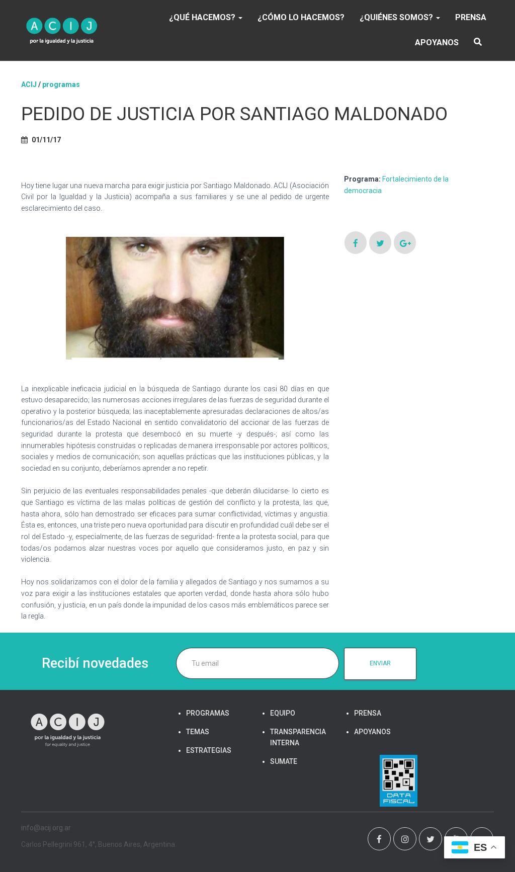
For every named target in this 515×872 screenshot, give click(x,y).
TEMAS (197, 732)
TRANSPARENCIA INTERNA (298, 737)
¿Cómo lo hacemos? (301, 17)
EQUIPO (282, 713)
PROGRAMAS (61, 84)
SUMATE (283, 761)
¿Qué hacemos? (203, 17)
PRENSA (470, 17)
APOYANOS (437, 42)
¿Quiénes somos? (397, 17)
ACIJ (29, 84)
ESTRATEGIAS (208, 750)
